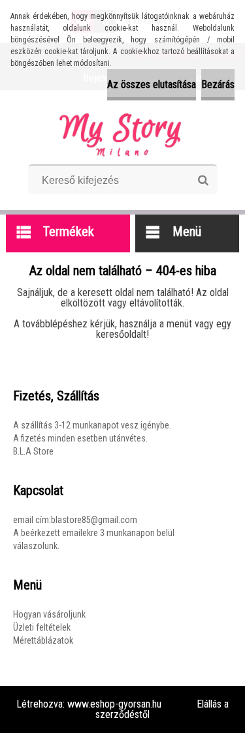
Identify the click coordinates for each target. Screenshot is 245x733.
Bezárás (218, 84)
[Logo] (122, 131)
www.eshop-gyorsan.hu (114, 704)
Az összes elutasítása (151, 84)
